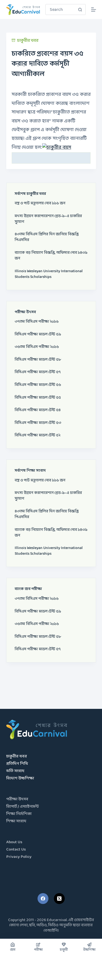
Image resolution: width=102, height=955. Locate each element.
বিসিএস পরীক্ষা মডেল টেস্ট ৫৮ (38, 360)
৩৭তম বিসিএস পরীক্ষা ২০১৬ (36, 322)
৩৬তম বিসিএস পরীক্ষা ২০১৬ (37, 347)
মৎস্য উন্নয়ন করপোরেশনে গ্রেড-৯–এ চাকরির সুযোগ (48, 219)
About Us (14, 842)
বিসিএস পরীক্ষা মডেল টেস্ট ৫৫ (38, 398)
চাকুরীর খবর (27, 40)
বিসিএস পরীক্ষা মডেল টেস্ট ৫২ (37, 435)
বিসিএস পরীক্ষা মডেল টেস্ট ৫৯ (38, 334)
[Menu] (93, 9)
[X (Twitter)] (59, 898)
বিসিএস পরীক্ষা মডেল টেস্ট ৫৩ (38, 423)
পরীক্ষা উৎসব (17, 799)
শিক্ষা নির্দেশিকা (19, 814)
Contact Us (16, 849)
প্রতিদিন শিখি (17, 763)
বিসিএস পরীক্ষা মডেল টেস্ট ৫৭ (38, 372)
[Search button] (80, 9)
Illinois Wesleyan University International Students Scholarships (49, 274)
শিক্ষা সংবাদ (16, 821)
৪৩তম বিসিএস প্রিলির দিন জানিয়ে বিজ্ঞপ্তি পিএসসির (47, 237)
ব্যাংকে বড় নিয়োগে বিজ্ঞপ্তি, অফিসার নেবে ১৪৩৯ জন (51, 256)
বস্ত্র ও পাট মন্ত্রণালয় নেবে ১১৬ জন (40, 203)
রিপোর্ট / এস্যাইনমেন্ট (22, 806)
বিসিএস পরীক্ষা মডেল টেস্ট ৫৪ (38, 410)
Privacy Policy (19, 857)
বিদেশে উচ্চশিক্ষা (20, 778)
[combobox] (60, 9)
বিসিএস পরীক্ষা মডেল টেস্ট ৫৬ (38, 385)
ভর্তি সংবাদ (15, 771)
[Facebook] (43, 898)
